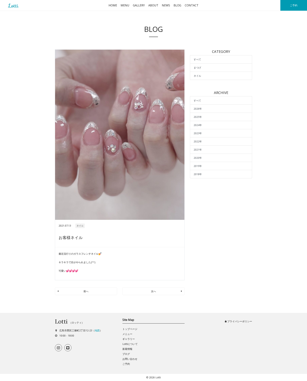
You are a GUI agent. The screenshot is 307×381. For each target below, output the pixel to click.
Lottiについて (130, 344)
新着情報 (127, 349)
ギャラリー (128, 339)
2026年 (198, 108)
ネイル (80, 225)
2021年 (198, 149)
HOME (113, 5)
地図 (97, 330)
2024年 (198, 125)
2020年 (198, 157)
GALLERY (139, 5)
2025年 (198, 117)
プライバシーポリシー (239, 321)
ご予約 (293, 5)
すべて (197, 59)
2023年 (198, 133)
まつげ (197, 67)
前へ (86, 291)
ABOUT (153, 5)
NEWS (166, 5)
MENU (125, 5)
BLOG (177, 5)
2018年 (198, 174)
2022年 (198, 141)
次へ (153, 291)
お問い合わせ (129, 359)
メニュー (127, 334)
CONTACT (191, 5)
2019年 (198, 166)
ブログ (126, 354)
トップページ (129, 329)
